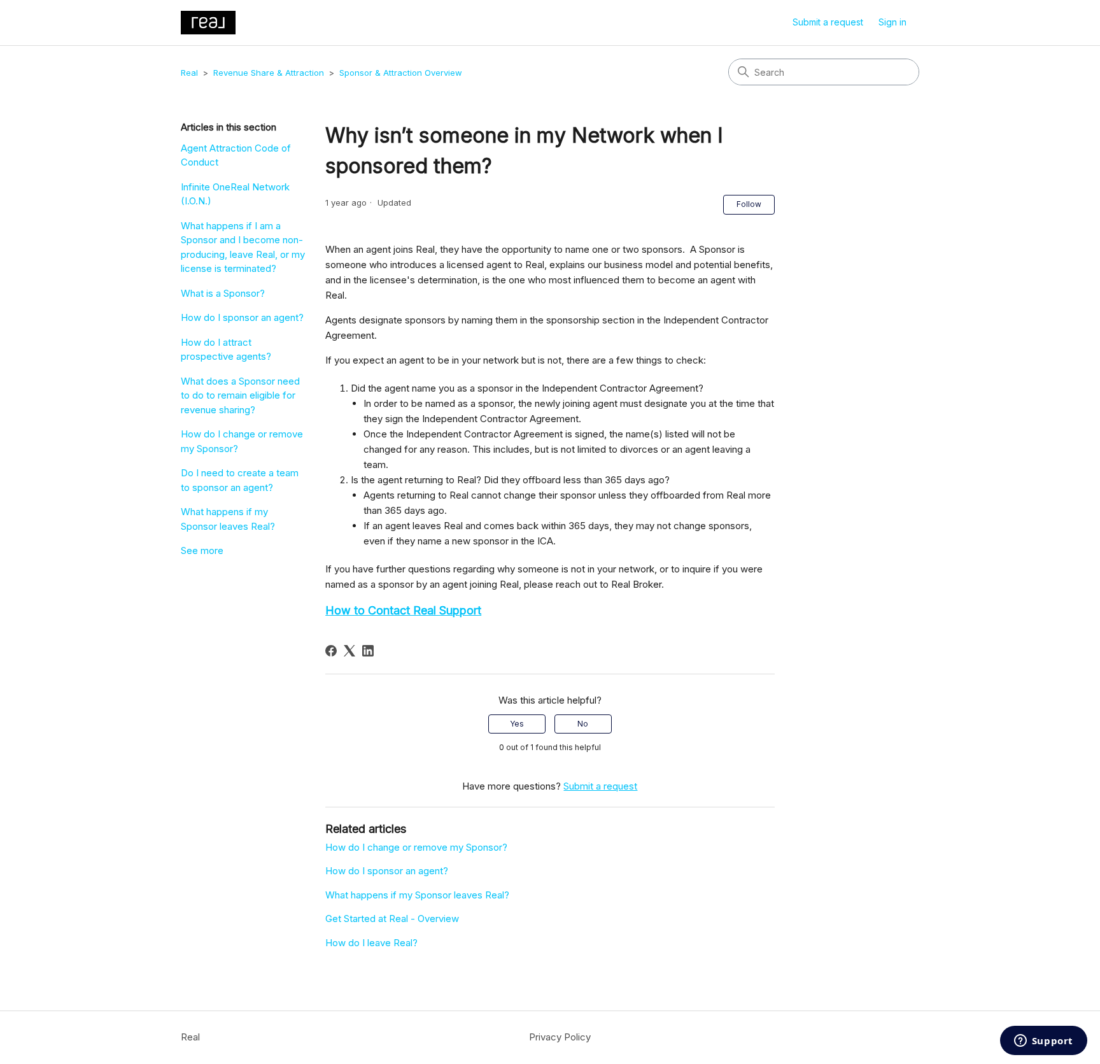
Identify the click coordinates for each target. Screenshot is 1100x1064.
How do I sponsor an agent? (242, 317)
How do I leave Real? (371, 943)
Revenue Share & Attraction (268, 72)
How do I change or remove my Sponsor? (242, 441)
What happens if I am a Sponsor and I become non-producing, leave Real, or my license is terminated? (243, 247)
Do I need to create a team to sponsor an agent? (240, 480)
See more (202, 550)
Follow (749, 204)
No (582, 723)
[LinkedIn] (368, 650)
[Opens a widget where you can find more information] (1043, 1042)
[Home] (208, 22)
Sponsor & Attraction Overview (400, 72)
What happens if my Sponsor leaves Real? (228, 519)
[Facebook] (331, 650)
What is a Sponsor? (223, 293)
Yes (517, 723)
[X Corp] (349, 650)
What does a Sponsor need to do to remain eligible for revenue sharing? (240, 395)
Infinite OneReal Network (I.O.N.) (235, 194)
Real (189, 72)
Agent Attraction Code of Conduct (236, 155)
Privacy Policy (560, 1037)
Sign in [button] (892, 22)
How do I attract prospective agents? (226, 349)
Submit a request (828, 22)
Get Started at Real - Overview (392, 918)
